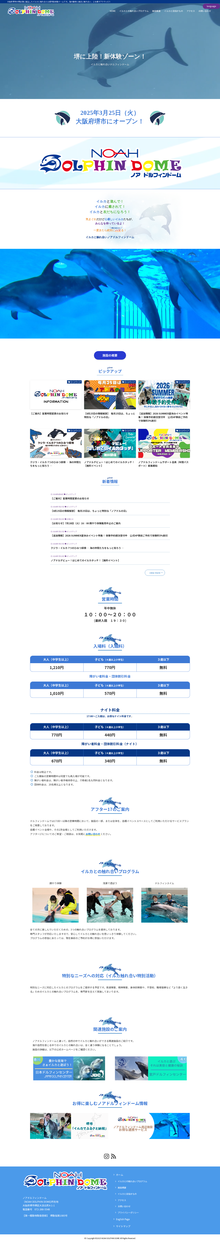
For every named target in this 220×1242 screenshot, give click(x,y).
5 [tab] (112, 341)
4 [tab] (108, 341)
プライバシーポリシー (128, 1212)
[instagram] (107, 1156)
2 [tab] (101, 341)
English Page (123, 1219)
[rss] (113, 1156)
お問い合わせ (124, 1206)
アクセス (122, 1200)
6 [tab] (115, 341)
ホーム (119, 1175)
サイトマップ (123, 1226)
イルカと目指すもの (127, 1193)
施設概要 (122, 1187)
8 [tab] (122, 341)
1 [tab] (98, 341)
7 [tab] (118, 341)
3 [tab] (105, 341)
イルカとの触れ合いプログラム (132, 1181)
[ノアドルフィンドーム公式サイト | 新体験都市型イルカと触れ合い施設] (30, 11)
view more (155, 572)
